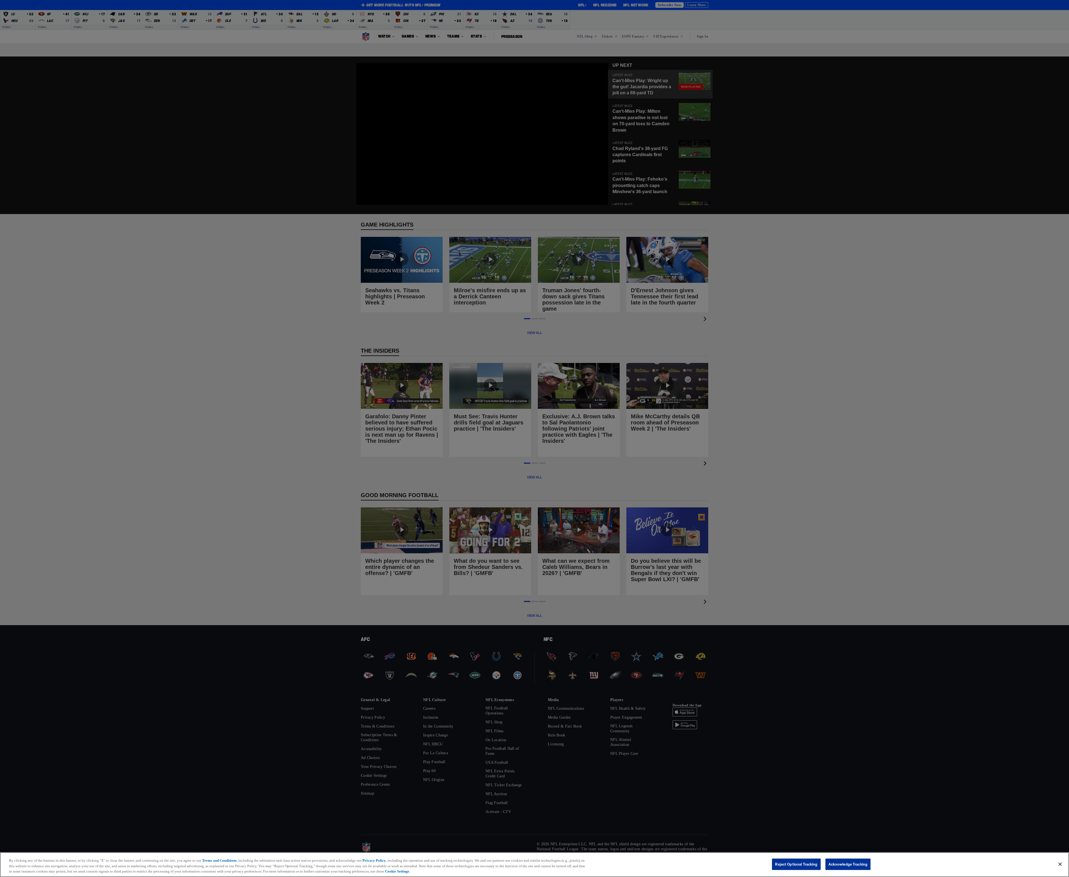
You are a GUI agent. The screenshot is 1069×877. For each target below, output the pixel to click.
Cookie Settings (397, 871)
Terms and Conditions (219, 860)
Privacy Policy (374, 860)
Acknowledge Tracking (848, 864)
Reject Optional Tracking (796, 864)
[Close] (1060, 864)
